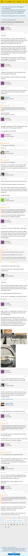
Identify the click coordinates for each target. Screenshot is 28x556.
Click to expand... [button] (14, 262)
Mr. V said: (4, 249)
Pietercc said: (4, 207)
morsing (4, 24)
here (23, 13)
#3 (26, 87)
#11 (26, 246)
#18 (26, 449)
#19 (26, 472)
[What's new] (23, 1)
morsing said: (5, 105)
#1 (26, 33)
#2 (26, 69)
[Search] (26, 1)
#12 (26, 279)
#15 (26, 389)
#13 (26, 308)
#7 (26, 157)
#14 (26, 376)
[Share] (25, 33)
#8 (26, 178)
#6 (26, 140)
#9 (26, 204)
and (8, 399)
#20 (26, 492)
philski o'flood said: (6, 452)
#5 (26, 123)
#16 (26, 408)
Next (14, 518)
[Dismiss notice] (25, 6)
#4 (26, 102)
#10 (26, 225)
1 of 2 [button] (10, 518)
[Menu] (2, 1)
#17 (26, 420)
